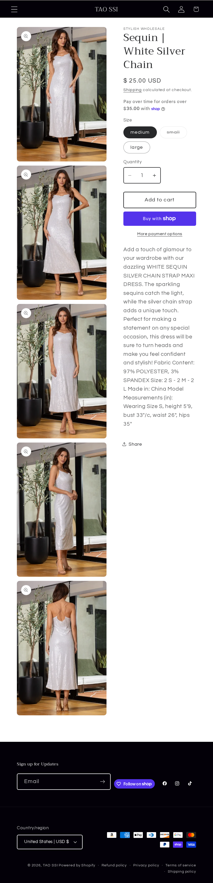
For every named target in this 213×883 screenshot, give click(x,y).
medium (140, 132)
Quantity (132, 162)
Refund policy (114, 865)
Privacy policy (146, 865)
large (136, 147)
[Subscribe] (102, 781)
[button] (14, 9)
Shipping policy (182, 871)
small (177, 134)
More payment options (159, 234)
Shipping (132, 90)
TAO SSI (50, 865)
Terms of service (180, 865)
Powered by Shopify (77, 865)
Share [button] (135, 444)
